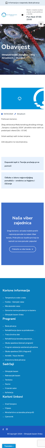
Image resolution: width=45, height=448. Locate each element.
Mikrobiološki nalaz (12, 306)
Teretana (8, 380)
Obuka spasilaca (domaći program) (19, 343)
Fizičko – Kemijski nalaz (14, 302)
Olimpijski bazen (11, 371)
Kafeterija (9, 392)
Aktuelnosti (21, 114)
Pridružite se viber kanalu (21, 249)
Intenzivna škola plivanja (15, 360)
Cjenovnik (9, 417)
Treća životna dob (12, 335)
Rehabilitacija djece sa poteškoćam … (20, 330)
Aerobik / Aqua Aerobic (14, 356)
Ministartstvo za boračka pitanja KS (19, 412)
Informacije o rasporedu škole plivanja (23, 3)
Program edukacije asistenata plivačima (21, 347)
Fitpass (8, 408)
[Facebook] (3, 429)
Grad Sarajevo (11, 404)
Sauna (7, 384)
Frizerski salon (11, 388)
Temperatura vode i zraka (15, 298)
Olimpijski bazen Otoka (14, 315)
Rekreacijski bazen (12, 376)
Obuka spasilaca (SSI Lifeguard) (18, 351)
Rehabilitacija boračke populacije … (19, 339)
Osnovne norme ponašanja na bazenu (20, 310)
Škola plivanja (10, 326)
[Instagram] (7, 429)
